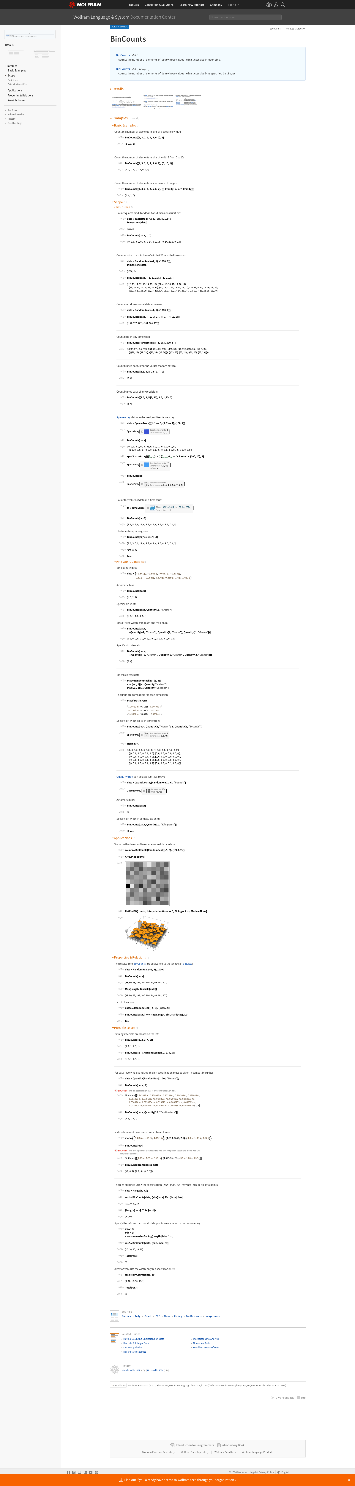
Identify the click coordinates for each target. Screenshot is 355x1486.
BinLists (187, 963)
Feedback (285, 1397)
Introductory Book (233, 1445)
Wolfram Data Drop (225, 1452)
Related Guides (294, 28)
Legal (253, 1472)
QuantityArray (178, 103)
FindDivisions (193, 1316)
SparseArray (178, 102)
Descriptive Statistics (134, 1351)
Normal (192, 102)
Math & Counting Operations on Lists (143, 1338)
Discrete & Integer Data (136, 1343)
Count (147, 1316)
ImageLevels (213, 1316)
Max (135, 105)
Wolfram (242, 1472)
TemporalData (182, 104)
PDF (157, 1316)
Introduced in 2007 (133, 1370)
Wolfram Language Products (257, 1452)
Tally (137, 1316)
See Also (274, 28)
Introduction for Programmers (194, 1445)
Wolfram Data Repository (195, 1452)
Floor (133, 105)
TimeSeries (177, 104)
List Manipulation (133, 1347)
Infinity (167, 106)
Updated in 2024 (158, 1370)
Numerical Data (201, 1343)
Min (118, 105)
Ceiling (117, 105)
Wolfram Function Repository (158, 1452)
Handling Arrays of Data (206, 1347)
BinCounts (7, 35)
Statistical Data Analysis (206, 1338)
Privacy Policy (266, 1472)
